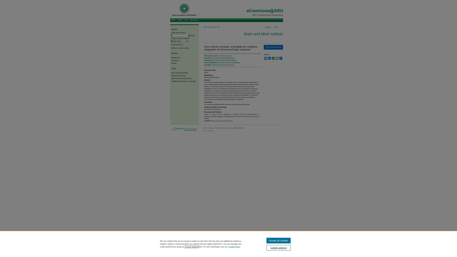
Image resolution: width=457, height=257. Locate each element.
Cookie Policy (234, 247)
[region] (228, 244)
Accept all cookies (278, 240)
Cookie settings (191, 247)
